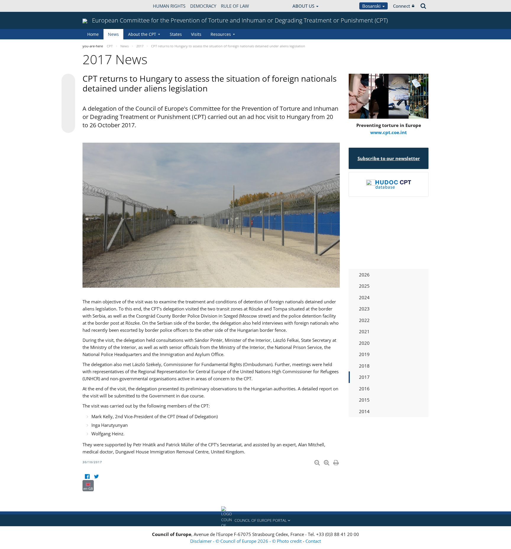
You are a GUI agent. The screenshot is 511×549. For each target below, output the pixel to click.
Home (93, 34)
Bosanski (372, 6)
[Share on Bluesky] (68, 81)
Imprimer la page (336, 461)
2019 (364, 354)
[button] (255, 520)
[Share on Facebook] (68, 103)
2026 (364, 275)
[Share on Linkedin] (68, 114)
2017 (364, 377)
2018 (364, 366)
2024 (364, 297)
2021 (364, 331)
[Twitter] (96, 476)
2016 (364, 389)
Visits (196, 34)
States (176, 34)
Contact (313, 541)
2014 (364, 411)
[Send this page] (68, 126)
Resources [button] (221, 34)
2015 (364, 400)
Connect (401, 6)
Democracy (203, 6)
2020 (364, 343)
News (113, 34)
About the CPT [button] (142, 34)
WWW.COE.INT (97, 6)
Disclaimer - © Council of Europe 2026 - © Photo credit (246, 541)
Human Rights (169, 6)
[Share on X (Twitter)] (68, 92)
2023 (364, 309)
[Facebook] (87, 476)
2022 (364, 320)
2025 (364, 286)
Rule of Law (235, 6)
